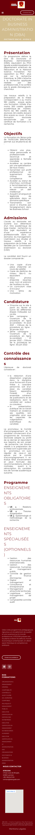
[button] (2, 12)
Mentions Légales (17, 829)
